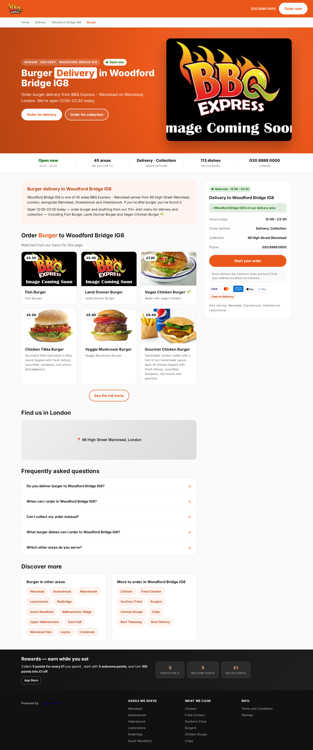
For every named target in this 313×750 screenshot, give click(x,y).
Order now (293, 8)
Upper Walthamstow (44, 622)
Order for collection (86, 114)
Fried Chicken (151, 591)
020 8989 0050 (263, 9)
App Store (31, 680)
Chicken (126, 591)
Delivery (40, 22)
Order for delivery (42, 114)
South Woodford (41, 612)
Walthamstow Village (77, 612)
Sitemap (247, 715)
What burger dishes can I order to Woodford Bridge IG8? (73, 532)
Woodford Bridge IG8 (66, 22)
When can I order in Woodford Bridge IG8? (62, 501)
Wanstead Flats (41, 632)
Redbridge (64, 601)
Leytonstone (39, 601)
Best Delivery (160, 622)
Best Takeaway (131, 622)
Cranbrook (86, 632)
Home (25, 22)
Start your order (247, 261)
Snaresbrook (62, 591)
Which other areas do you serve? (54, 547)
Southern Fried (131, 601)
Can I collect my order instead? (53, 516)
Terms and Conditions (257, 708)
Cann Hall (74, 622)
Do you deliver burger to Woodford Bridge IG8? (65, 486)
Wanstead (37, 591)
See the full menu (109, 395)
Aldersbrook (88, 591)
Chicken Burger (132, 612)
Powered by (29, 703)
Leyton (65, 632)
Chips (156, 612)
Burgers (156, 601)
